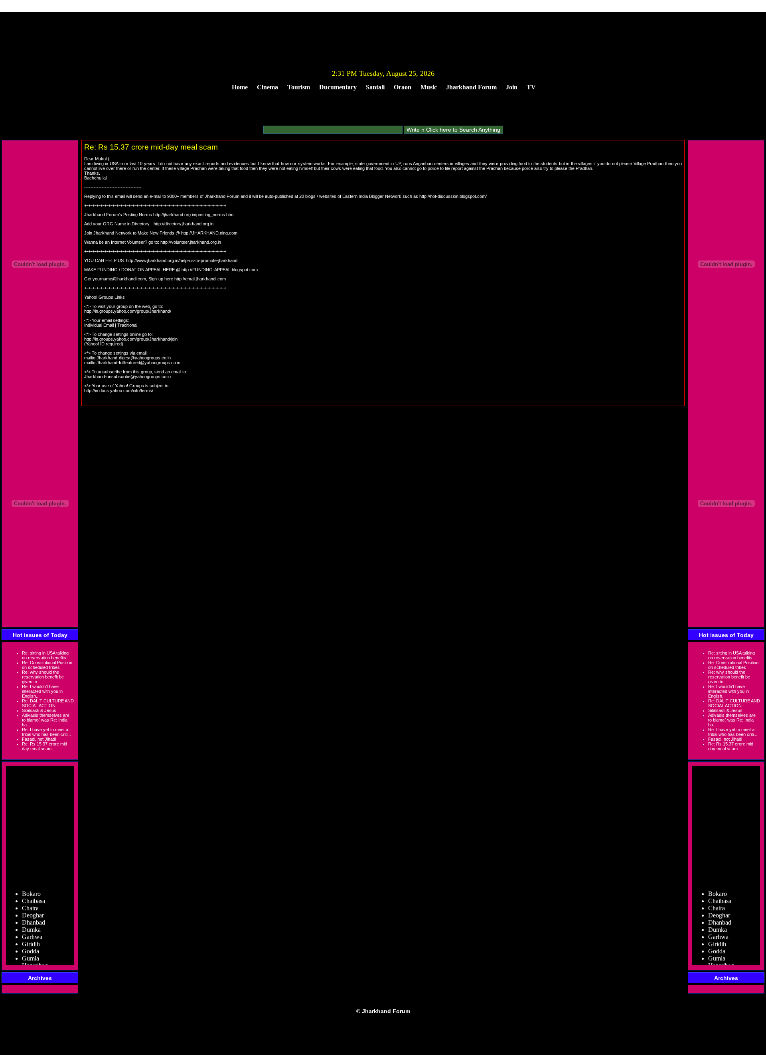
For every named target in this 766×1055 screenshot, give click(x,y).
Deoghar (33, 908)
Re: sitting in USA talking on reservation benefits (45, 655)
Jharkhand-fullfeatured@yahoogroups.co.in (138, 362)
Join (511, 87)
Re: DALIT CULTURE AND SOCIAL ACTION (48, 703)
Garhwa (32, 930)
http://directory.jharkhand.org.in (183, 223)
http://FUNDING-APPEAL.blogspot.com (220, 269)
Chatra (30, 901)
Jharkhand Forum (471, 87)
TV (531, 87)
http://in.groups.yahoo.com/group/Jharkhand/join (131, 339)
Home (240, 87)
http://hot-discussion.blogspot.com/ (453, 196)
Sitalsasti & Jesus (39, 710)
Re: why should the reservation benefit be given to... (43, 677)
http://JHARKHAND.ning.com (209, 233)
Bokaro (31, 887)
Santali (375, 87)
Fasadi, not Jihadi (39, 739)
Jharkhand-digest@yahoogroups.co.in (134, 357)
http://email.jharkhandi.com (200, 278)
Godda (30, 944)
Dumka (31, 923)
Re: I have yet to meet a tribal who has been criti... (46, 732)
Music (429, 87)
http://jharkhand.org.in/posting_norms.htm (193, 214)
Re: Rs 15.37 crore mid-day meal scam (45, 746)
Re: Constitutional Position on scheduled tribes (47, 665)
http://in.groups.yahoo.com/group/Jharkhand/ (127, 311)
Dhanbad (33, 916)
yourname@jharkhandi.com (119, 278)
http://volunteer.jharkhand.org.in (190, 242)
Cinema (267, 87)
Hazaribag (35, 959)
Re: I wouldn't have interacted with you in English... (42, 691)
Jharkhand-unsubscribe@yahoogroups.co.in (127, 376)
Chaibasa (33, 894)
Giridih (31, 937)
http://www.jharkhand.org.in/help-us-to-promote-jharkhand (181, 260)
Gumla (30, 952)
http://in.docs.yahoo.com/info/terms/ (118, 390)
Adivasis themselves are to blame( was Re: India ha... (45, 720)
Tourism (298, 87)
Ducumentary (338, 87)
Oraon (402, 87)
